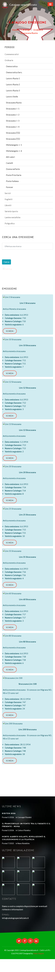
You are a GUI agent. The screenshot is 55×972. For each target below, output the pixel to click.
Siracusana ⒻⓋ (13, 139)
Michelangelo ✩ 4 (14, 151)
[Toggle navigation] (50, 4)
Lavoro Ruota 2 (13, 84)
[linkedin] (36, 941)
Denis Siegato (38, 953)
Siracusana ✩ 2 (12, 114)
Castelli (9, 163)
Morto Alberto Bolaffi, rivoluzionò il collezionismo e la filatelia (24, 838)
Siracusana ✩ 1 (12, 108)
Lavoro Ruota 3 (13, 90)
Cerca (6, 262)
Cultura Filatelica (23, 830)
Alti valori (10, 157)
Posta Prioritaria (13, 175)
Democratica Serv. (14, 72)
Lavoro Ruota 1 (13, 78)
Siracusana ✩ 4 (12, 127)
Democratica (11, 66)
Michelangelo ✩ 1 (14, 145)
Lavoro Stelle (12, 96)
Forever (9, 187)
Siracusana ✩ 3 (12, 120)
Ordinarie (38, 29)
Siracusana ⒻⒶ (13, 133)
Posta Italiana (12, 181)
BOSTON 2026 (9, 813)
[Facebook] (25, 941)
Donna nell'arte (13, 169)
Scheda (9, 331)
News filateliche (23, 843)
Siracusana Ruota (29, 33)
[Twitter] (19, 941)
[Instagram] (31, 941)
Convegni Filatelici (24, 817)
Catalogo (25, 29)
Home (15, 29)
